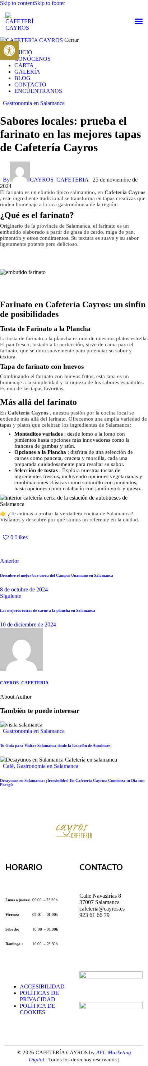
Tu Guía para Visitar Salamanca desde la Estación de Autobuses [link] (55, 745)
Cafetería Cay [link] (121, 192)
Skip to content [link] (17, 3)
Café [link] (8, 766)
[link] (9, 50)
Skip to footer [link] (49, 3)
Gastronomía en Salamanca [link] (34, 103)
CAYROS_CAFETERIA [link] (24, 682)
